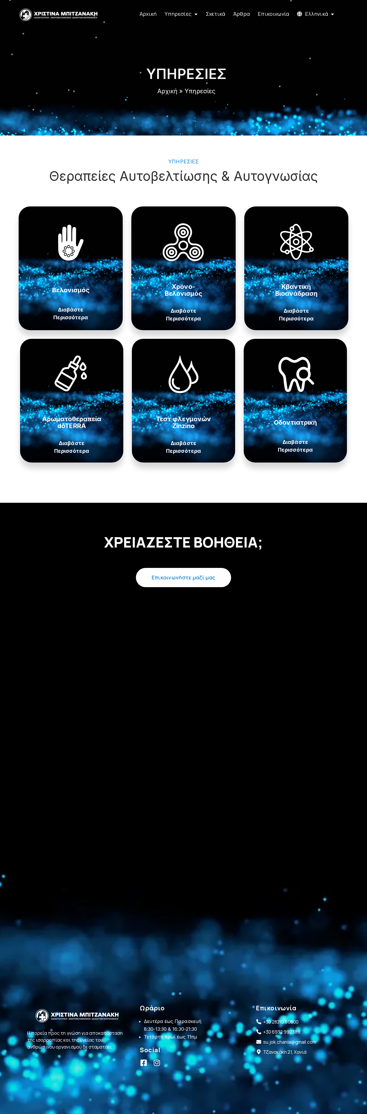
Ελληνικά (316, 13)
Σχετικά (215, 13)
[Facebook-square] (143, 1062)
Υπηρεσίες (178, 13)
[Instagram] (156, 1062)
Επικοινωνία (273, 13)
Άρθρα (241, 13)
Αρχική (148, 13)
